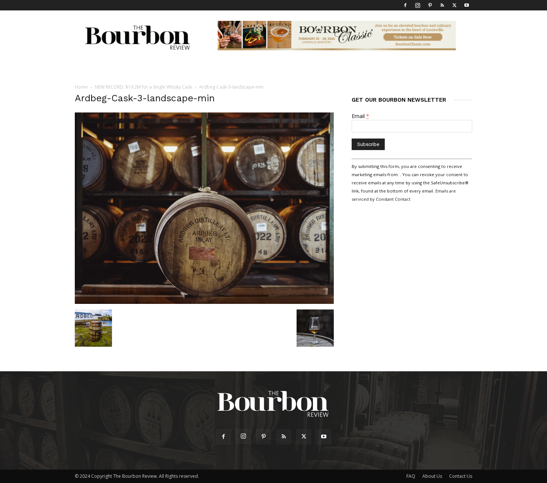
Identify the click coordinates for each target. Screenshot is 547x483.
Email (360, 116)
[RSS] (442, 5)
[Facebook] (405, 5)
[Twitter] (454, 5)
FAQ (410, 476)
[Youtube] (466, 5)
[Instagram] (417, 5)
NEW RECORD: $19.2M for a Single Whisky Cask (143, 87)
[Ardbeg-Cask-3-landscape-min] (204, 302)
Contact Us (460, 476)
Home (81, 87)
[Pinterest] (429, 5)
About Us (432, 476)
